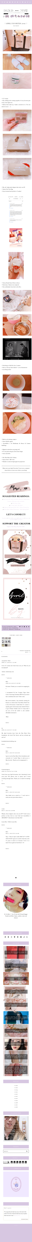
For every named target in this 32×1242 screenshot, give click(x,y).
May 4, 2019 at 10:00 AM (13, 752)
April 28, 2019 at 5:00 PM (13, 683)
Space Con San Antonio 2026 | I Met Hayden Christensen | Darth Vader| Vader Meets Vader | (16, 1017)
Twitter (9, 518)
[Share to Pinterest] (24, 626)
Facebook (4, 518)
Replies (9, 678)
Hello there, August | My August (16, 965)
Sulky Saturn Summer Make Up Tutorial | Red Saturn (16, 1044)
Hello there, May (16, 503)
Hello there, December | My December (16, 1031)
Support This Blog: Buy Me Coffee (16, 526)
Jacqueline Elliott (6, 660)
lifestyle (5, 629)
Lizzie (3, 808)
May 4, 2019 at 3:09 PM (8, 810)
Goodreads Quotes (24, 1219)
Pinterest (27, 518)
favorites (15, 627)
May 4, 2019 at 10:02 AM (13, 792)
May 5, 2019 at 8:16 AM (12, 833)
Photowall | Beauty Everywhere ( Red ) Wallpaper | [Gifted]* (16, 1005)
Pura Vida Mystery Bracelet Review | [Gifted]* (16, 991)
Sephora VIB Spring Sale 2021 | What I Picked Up (16, 507)
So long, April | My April (16, 505)
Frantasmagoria (6, 769)
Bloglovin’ (21, 518)
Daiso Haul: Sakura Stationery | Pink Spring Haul (16, 509)
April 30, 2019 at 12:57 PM (9, 771)
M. (2, 728)
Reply (3, 674)
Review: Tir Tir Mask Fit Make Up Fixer (16, 952)
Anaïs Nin (17, 1215)
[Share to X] (19, 626)
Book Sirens (19, 519)
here (9, 106)
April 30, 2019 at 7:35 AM (9, 729)
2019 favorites (8, 626)
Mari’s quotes (7, 1208)
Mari (7, 681)
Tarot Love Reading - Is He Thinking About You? (16, 978)
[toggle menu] (2, 2)
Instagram (14, 518)
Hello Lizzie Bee (12, 821)
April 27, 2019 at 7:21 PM (9, 662)
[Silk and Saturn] (16, 1184)
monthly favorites (14, 629)
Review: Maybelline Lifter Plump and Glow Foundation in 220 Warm (16, 1057)
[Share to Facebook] (22, 626)
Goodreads (12, 519)
